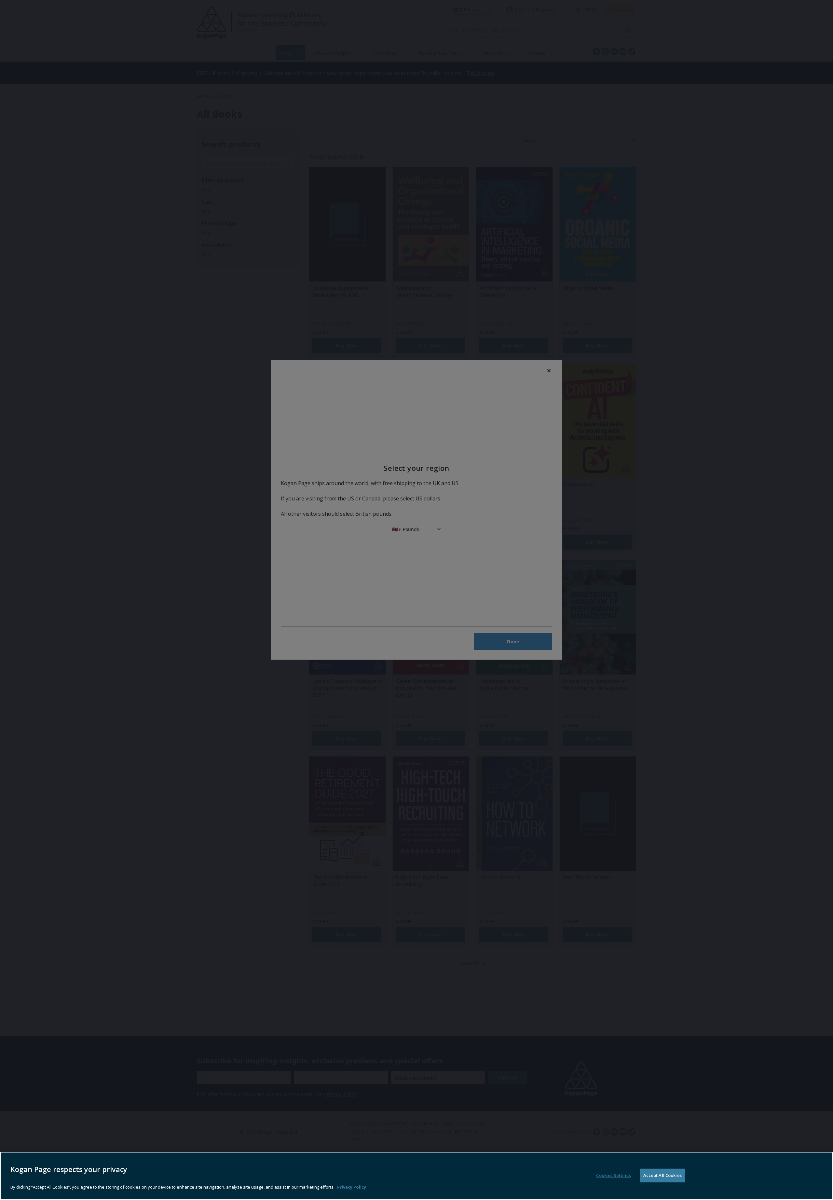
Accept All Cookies (662, 1175)
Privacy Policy (351, 1187)
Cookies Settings (613, 1175)
